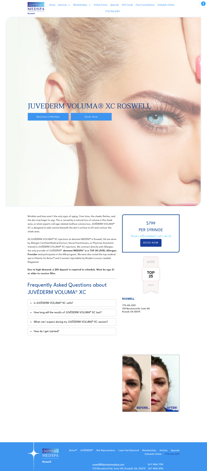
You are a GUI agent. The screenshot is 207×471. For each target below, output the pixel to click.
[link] (203, 3)
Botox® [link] (73, 450)
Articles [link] (163, 450)
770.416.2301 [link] (172, 454)
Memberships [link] (149, 450)
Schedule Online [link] (153, 454)
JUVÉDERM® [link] (86, 450)
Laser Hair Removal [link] (128, 450)
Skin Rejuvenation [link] (105, 450)
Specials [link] (175, 450)
